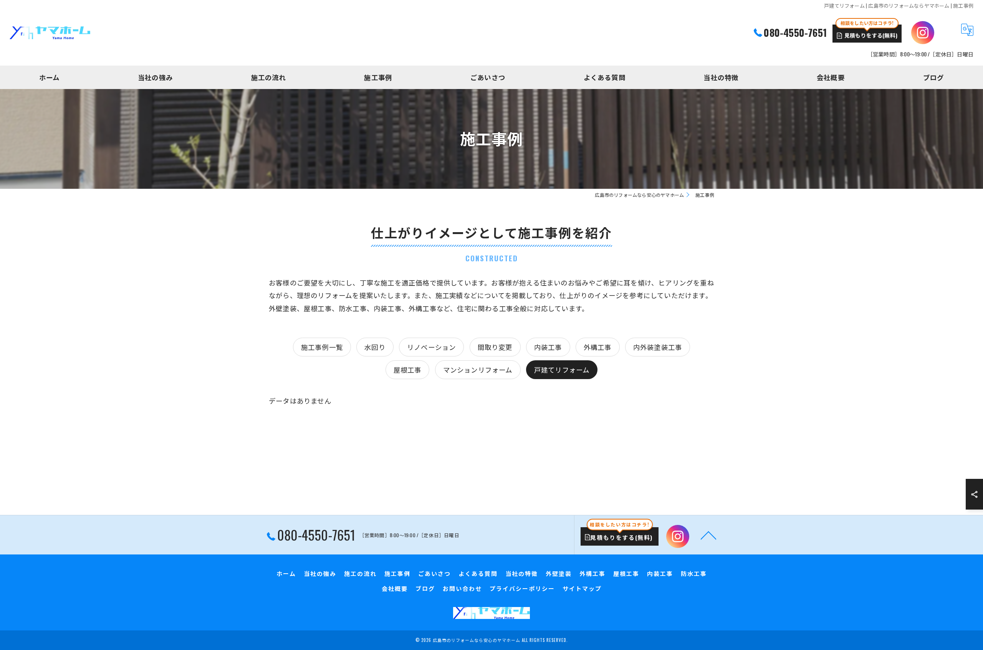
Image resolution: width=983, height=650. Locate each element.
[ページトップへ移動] (708, 535)
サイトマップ (582, 588)
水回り (375, 347)
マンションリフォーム (478, 369)
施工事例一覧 (322, 347)
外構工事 (598, 347)
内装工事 (548, 347)
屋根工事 (408, 369)
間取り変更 (495, 347)
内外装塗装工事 (657, 347)
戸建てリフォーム (562, 369)
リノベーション (431, 347)
